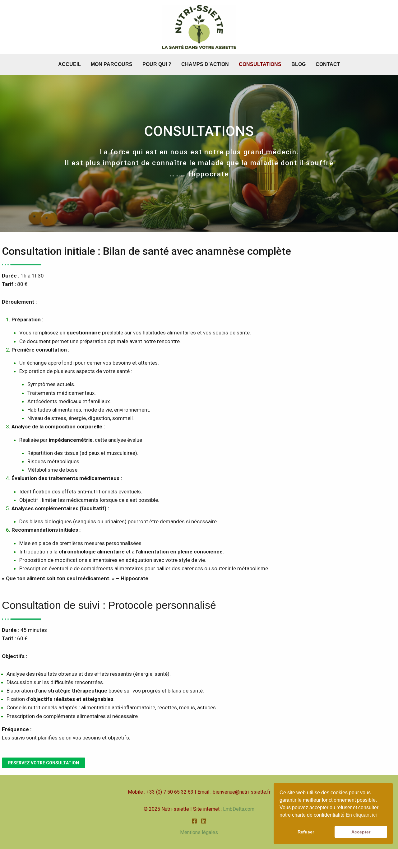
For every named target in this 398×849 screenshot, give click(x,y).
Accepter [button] (360, 831)
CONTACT (328, 64)
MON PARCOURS (111, 64)
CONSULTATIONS (260, 64)
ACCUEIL (69, 64)
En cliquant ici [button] (361, 815)
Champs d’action (205, 64)
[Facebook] (194, 821)
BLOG (298, 64)
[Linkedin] (203, 821)
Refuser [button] (306, 831)
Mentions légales (199, 832)
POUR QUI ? (156, 64)
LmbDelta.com (238, 809)
